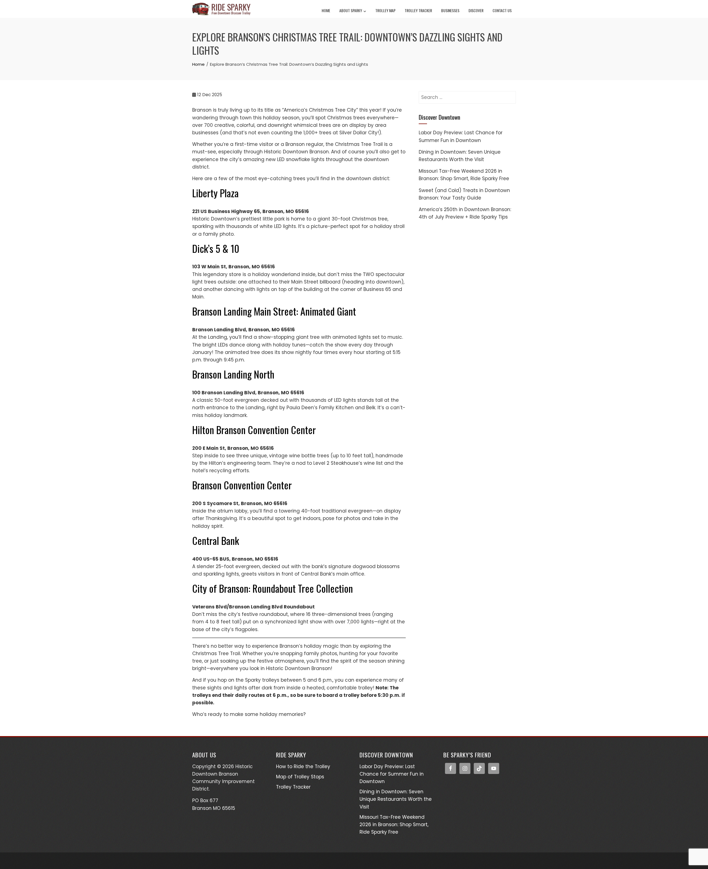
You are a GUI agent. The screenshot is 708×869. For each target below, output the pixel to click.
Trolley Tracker (418, 10)
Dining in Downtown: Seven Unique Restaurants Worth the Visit (396, 799)
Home (326, 10)
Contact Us (502, 10)
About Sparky (350, 10)
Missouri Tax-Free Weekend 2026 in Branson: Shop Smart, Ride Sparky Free (394, 824)
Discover (475, 10)
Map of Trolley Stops (300, 776)
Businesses (450, 10)
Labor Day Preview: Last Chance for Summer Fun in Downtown (392, 774)
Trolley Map (385, 10)
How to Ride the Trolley (303, 766)
